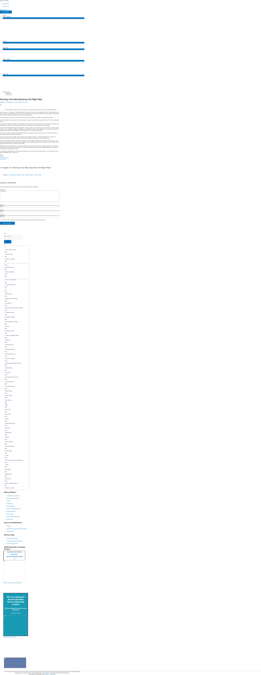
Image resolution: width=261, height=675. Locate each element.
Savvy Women (10, 506)
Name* (2, 205)
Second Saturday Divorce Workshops (17, 528)
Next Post (3, 159)
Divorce (9, 526)
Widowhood (10, 531)
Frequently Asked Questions (14, 541)
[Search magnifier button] (7, 241)
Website (2, 215)
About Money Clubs (12, 538)
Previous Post (4, 157)
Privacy (47, 674)
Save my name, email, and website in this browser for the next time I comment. (24, 220)
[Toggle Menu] (43, 18)
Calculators (10, 519)
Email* (2, 210)
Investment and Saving (13, 495)
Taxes (8, 501)
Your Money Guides (12, 543)
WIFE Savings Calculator (13, 516)
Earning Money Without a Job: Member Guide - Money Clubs (25, 175)
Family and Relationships (13, 508)
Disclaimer (53, 674)
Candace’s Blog (11, 511)
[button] (43, 16)
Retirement (10, 503)
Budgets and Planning (6, 102)
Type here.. (3, 190)
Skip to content (4, 0)
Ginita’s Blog (10, 514)
